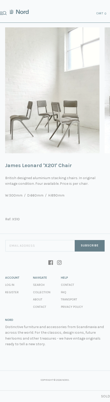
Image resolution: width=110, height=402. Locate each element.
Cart (101, 13)
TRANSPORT (69, 299)
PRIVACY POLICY (72, 307)
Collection (41, 292)
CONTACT (67, 285)
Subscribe (89, 245)
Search (39, 285)
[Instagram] (59, 263)
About (37, 299)
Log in (9, 285)
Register (12, 292)
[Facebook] (50, 263)
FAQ (63, 292)
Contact (39, 307)
